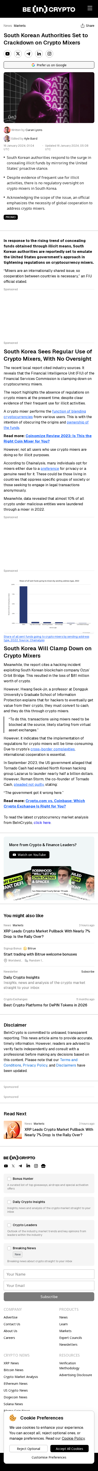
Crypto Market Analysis (21, 1377)
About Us (10, 1331)
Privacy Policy (35, 1065)
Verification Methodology (69, 1365)
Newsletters (68, 1344)
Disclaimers (66, 1065)
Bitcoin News (13, 1370)
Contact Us (12, 1324)
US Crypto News (16, 1390)
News (8, 26)
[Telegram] (28, 54)
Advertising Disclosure (75, 1375)
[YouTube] (7, 54)
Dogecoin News (15, 1397)
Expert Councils (70, 1337)
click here (42, 822)
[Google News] (43, 1166)
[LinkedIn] (39, 54)
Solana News (13, 1404)
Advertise (11, 1317)
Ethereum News (16, 1383)
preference (50, 468)
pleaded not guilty (29, 784)
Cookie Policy (73, 1438)
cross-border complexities (53, 749)
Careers (9, 1337)
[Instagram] (49, 54)
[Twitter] (18, 54)
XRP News (11, 1363)
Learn (63, 1324)
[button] (49, 1183)
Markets (20, 26)
